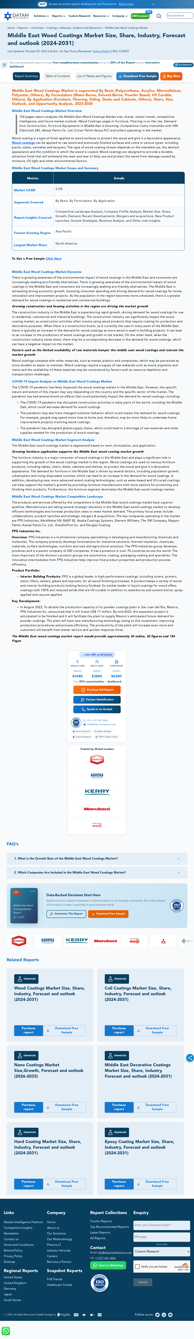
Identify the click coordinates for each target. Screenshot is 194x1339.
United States (13, 1277)
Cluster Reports (101, 1221)
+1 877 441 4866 (105, 1258)
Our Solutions (56, 1233)
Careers (52, 1256)
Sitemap (9, 1262)
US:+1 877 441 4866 (97, 720)
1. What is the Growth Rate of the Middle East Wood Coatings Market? (66, 858)
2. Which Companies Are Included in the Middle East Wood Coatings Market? (70, 872)
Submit (142, 1282)
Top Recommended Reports (109, 1227)
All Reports (98, 1238)
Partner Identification (99, 699)
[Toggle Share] (190, 1058)
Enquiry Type (161, 1244)
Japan (8, 1294)
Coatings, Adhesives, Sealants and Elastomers (74, 28)
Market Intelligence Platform (23, 1222)
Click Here (54, 258)
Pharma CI (54, 1245)
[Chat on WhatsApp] (108, 1265)
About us (53, 1228)
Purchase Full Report (100, 689)
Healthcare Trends (59, 1285)
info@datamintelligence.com (101, 724)
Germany (10, 1288)
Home (11, 28)
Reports (23, 28)
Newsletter (11, 1233)
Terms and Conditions (19, 1245)
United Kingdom (15, 1283)
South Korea (12, 1300)
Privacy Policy (13, 1256)
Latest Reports (100, 1232)
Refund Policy (13, 1250)
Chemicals (37, 28)
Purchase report (28, 1030)
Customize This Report (68, 914)
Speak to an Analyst (99, 709)
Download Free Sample (110, 914)
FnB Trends (54, 1279)
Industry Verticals (58, 1250)
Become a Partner (59, 1262)
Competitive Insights (18, 1228)
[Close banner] (153, 4)
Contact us (11, 1239)
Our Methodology (59, 1239)
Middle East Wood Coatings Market (126, 28)
